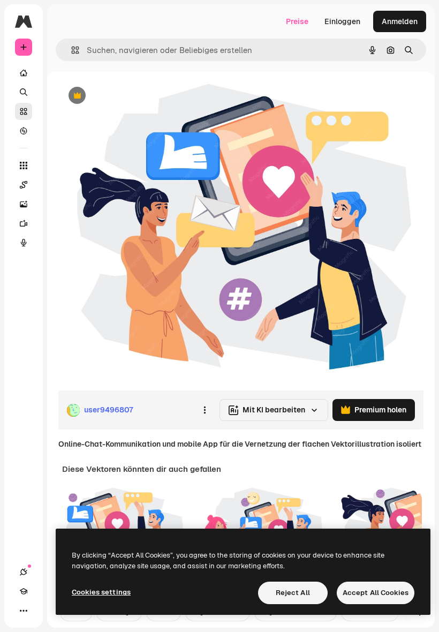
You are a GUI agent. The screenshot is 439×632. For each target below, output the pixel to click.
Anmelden (400, 21)
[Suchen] (23, 92)
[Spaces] (23, 184)
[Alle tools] (23, 165)
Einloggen (342, 21)
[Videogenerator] (23, 223)
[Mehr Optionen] (204, 410)
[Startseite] (23, 72)
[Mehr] (23, 610)
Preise (297, 21)
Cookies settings (101, 592)
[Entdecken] (23, 130)
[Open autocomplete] (71, 50)
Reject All (293, 592)
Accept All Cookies (375, 592)
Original (126, 96)
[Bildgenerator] (23, 204)
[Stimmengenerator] (23, 242)
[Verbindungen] (23, 572)
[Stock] (23, 111)
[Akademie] (23, 591)
